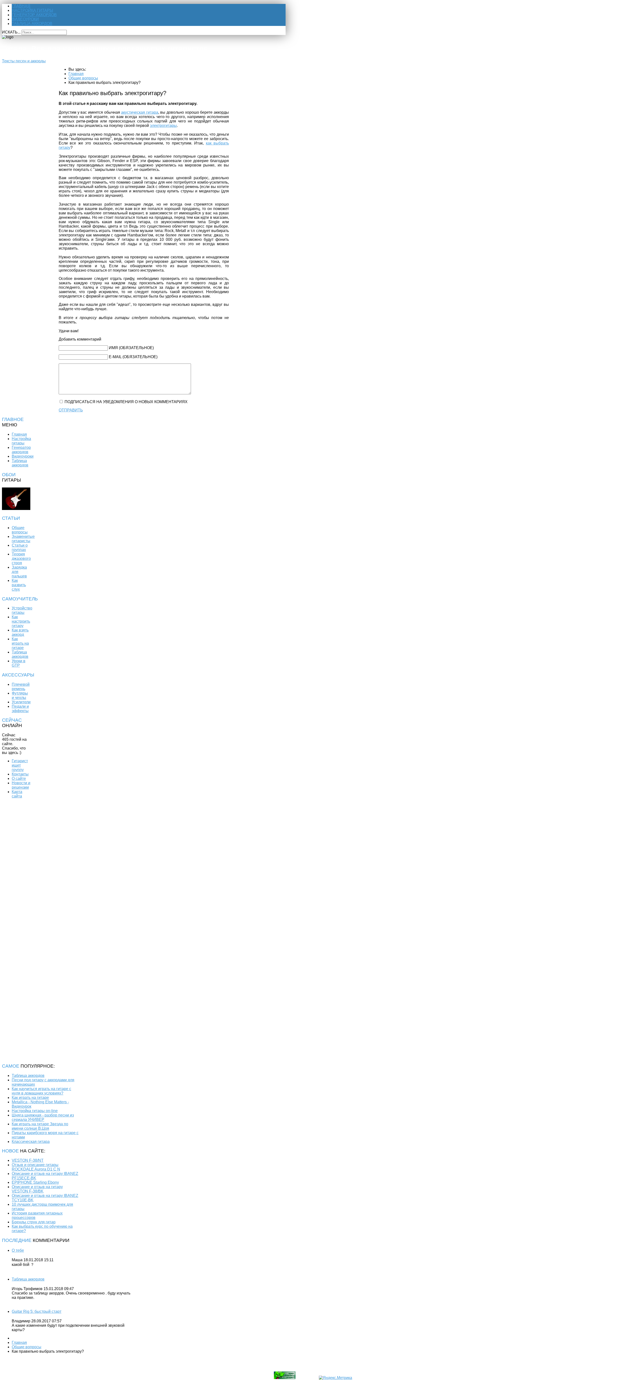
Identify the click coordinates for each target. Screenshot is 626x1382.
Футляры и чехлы (20, 695)
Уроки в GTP (18, 663)
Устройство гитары (22, 610)
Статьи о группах (20, 547)
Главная (21, 6)
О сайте (19, 778)
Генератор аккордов (34, 15)
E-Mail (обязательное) (133, 357)
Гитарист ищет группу (20, 765)
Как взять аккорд (20, 632)
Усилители (21, 702)
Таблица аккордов (32, 24)
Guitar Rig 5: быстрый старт (36, 1311)
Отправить (71, 410)
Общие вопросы (20, 530)
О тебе (18, 1250)
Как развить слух (19, 584)
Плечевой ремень (21, 686)
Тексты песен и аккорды (24, 61)
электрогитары (163, 125)
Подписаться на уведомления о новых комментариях (126, 402)
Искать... (11, 32)
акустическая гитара (139, 112)
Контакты (20, 774)
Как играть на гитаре (20, 643)
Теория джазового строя (21, 558)
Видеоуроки (25, 19)
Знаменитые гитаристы (23, 538)
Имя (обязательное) (131, 348)
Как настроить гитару (21, 621)
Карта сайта (17, 794)
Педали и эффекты (20, 708)
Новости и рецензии (21, 785)
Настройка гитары (32, 10)
